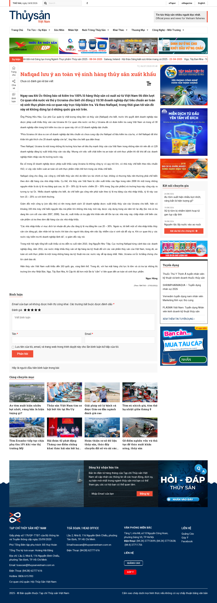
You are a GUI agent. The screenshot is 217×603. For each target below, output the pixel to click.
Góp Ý (185, 537)
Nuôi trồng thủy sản (94, 30)
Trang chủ (17, 30)
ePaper (172, 3)
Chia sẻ (14, 86)
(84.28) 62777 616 (32, 570)
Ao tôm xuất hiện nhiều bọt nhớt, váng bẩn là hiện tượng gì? (26, 409)
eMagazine (187, 3)
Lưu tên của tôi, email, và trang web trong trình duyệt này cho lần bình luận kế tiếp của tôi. (67, 346)
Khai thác (118, 30)
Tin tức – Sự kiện (37, 30)
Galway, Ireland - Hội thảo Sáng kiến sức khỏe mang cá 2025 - (116, 59)
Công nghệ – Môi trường (166, 30)
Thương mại (138, 30)
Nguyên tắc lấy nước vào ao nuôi (182, 224)
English (201, 3)
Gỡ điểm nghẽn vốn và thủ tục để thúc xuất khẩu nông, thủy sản (139, 444)
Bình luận (14, 100)
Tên (15, 334)
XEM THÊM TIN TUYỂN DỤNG (178, 319)
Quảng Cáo (188, 533)
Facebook (187, 541)
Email (89, 334)
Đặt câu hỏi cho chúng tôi (182, 231)
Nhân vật (73, 30)
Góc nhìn (59, 30)
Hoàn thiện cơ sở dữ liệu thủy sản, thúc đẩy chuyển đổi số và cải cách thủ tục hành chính (102, 444)
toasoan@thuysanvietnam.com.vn (35, 565)
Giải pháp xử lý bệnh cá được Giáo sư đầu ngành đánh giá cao (100, 409)
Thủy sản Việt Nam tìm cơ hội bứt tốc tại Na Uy (64, 407)
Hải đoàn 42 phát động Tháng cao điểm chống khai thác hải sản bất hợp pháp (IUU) (64, 444)
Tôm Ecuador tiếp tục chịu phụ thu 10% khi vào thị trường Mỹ (26, 444)
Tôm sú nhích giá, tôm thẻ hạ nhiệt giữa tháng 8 (139, 407)
